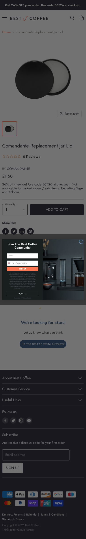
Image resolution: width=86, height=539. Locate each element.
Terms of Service (27, 297)
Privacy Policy (17, 288)
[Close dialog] (81, 242)
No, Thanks (23, 294)
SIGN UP (22, 268)
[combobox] (11, 263)
